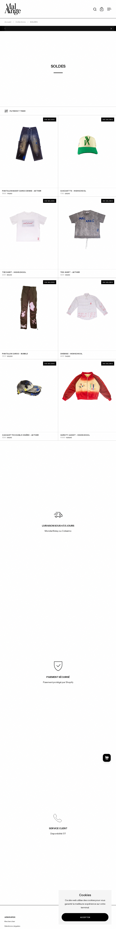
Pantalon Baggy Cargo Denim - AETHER (29, 155)
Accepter (85, 917)
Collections (21, 22)
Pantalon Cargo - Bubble (29, 318)
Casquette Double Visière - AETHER (29, 399)
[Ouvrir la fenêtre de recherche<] (95, 9)
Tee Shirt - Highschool (29, 237)
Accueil (8, 22)
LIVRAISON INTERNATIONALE (58, 28)
